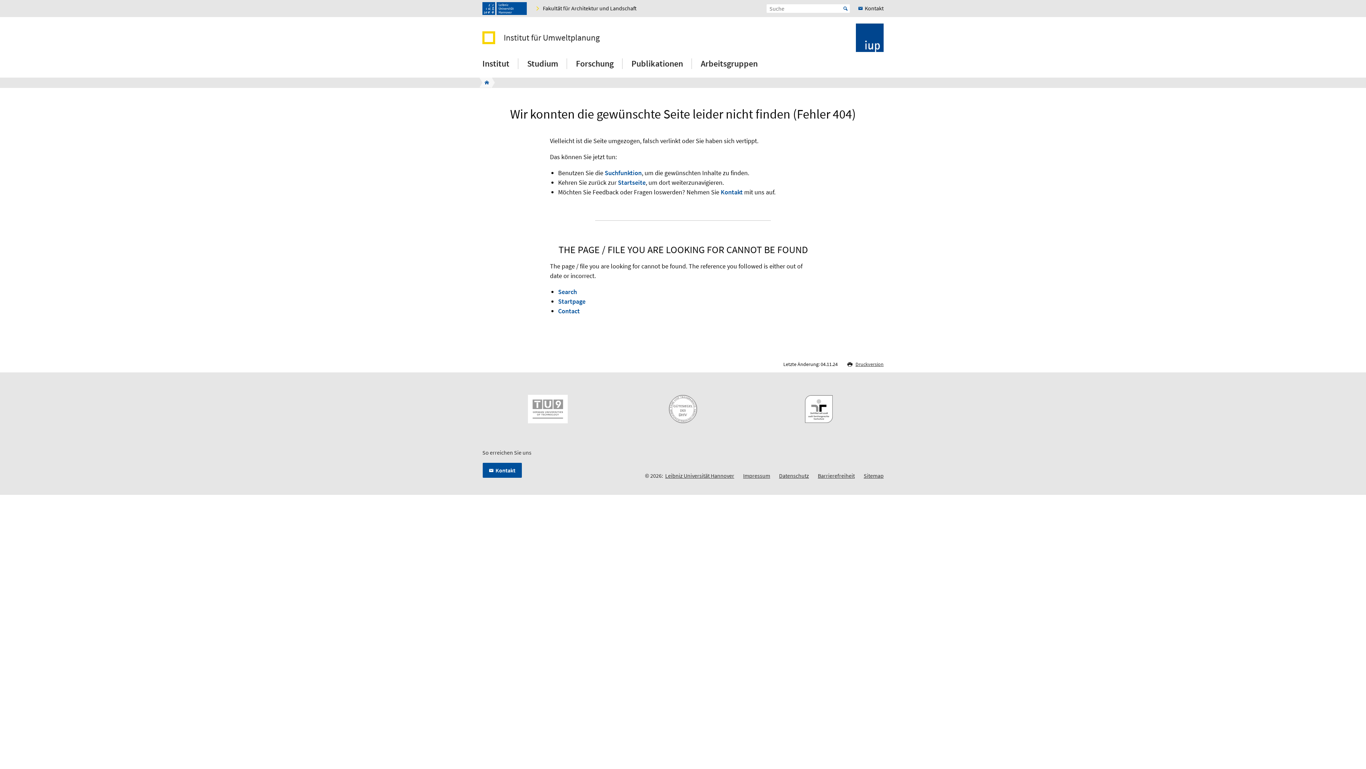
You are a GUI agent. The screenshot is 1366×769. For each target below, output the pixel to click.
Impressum (756, 475)
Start (845, 8)
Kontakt (732, 192)
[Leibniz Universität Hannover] (504, 8)
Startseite (632, 182)
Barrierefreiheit (836, 475)
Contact (569, 311)
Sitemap (874, 475)
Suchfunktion (623, 173)
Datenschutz (794, 475)
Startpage (572, 301)
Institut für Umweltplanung (552, 37)
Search (567, 292)
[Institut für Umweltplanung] (484, 83)
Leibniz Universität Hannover (699, 475)
